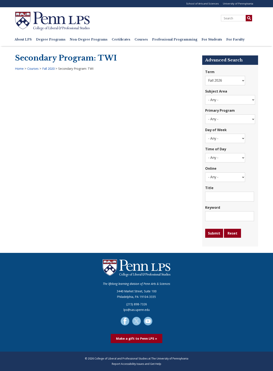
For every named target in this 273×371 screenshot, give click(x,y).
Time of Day (215, 149)
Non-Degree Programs (88, 39)
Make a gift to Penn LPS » (136, 338)
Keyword (212, 207)
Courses (141, 39)
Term (210, 72)
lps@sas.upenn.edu (136, 310)
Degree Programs (50, 39)
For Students (212, 39)
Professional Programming (174, 39)
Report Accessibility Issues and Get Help (136, 364)
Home (19, 69)
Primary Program (220, 110)
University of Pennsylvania (238, 3)
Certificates (121, 39)
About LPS (23, 39)
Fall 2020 (48, 69)
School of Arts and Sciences (202, 3)
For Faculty (235, 39)
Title (209, 188)
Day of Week (216, 130)
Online (210, 168)
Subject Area (216, 91)
